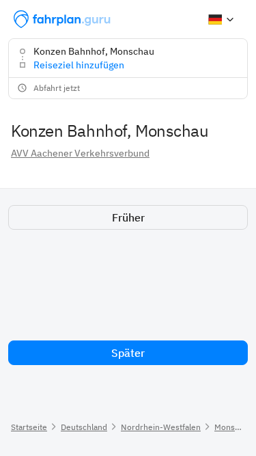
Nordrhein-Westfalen (161, 427)
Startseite (29, 427)
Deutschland (84, 427)
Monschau (233, 427)
